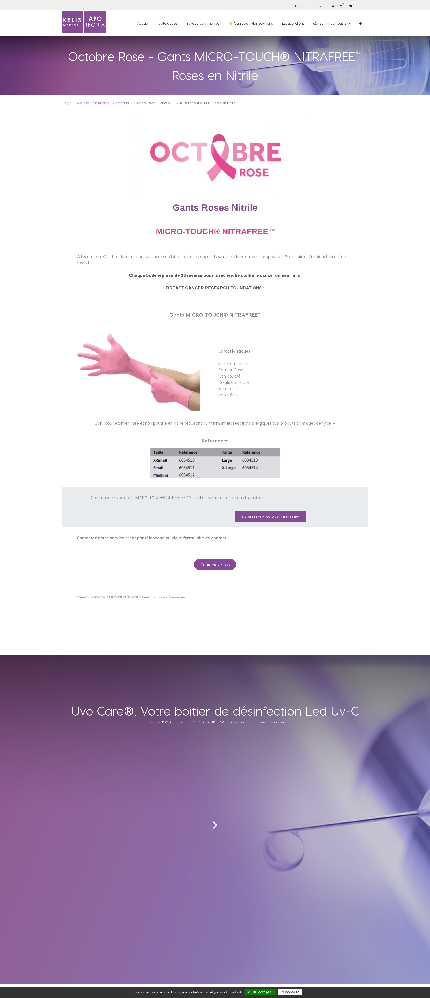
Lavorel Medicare (297, 6)
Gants (270, 516)
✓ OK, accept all (260, 992)
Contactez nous (215, 564)
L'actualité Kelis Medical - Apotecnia (102, 103)
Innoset (320, 6)
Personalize (289, 992)
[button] (360, 23)
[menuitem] (143, 23)
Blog (65, 103)
